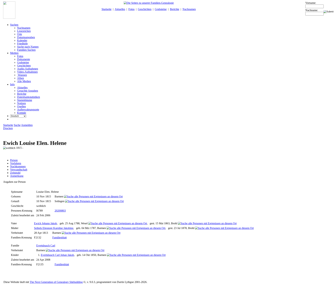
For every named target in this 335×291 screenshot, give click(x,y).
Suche (17, 125)
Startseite (106, 9)
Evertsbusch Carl (45, 245)
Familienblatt (59, 237)
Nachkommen (18, 166)
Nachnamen (189, 9)
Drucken (8, 128)
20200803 (60, 210)
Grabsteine (161, 9)
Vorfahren (15, 163)
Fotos (131, 9)
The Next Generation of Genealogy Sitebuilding (56, 282)
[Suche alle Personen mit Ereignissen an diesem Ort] (93, 196)
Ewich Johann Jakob (45, 223)
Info (12, 84)
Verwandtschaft (18, 169)
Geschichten (144, 9)
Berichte (174, 9)
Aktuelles (120, 9)
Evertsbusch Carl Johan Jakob (57, 254)
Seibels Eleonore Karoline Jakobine (53, 228)
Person (14, 160)
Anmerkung (16, 175)
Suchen (14, 24)
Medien (14, 52)
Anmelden (27, 125)
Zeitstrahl (15, 172)
